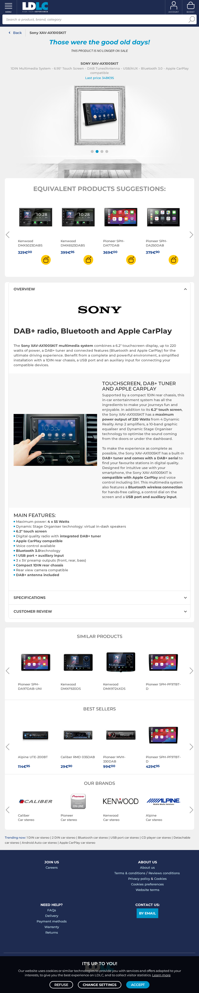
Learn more (161, 975)
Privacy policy (139, 879)
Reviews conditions (164, 873)
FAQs (51, 910)
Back (17, 33)
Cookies (160, 879)
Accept (138, 985)
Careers (52, 867)
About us (147, 867)
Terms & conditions (129, 873)
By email (147, 913)
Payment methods (52, 921)
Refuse (61, 985)
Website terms (147, 890)
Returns (51, 932)
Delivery (51, 916)
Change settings (99, 985)
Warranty (51, 927)
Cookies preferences (147, 884)
